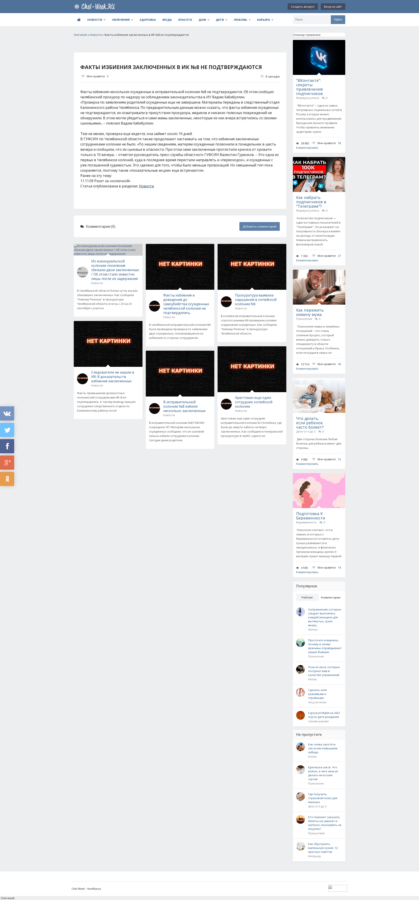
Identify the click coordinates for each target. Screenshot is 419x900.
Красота (185, 20)
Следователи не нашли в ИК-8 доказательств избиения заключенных (112, 376)
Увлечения (121, 20)
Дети (220, 20)
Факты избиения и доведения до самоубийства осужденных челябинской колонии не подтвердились (186, 304)
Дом (202, 20)
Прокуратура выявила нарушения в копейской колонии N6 (255, 299)
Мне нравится (97, 76)
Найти (338, 19)
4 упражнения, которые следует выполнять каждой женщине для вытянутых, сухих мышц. (324, 617)
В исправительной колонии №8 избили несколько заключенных (184, 406)
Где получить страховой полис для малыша (322, 798)
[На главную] (95, 6)
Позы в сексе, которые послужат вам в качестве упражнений (324, 671)
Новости (94, 20)
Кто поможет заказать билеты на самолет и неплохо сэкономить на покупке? (324, 823)
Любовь (240, 20)
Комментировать (307, 148)
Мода (167, 20)
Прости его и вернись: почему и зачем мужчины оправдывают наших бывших (325, 646)
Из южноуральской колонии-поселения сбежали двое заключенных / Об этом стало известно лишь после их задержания (115, 270)
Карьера (263, 20)
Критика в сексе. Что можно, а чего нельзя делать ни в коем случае (323, 773)
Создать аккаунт (303, 7)
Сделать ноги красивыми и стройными (317, 694)
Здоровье (147, 20)
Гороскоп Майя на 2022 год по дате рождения (324, 715)
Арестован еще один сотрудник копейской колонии (253, 402)
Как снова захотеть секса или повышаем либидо (322, 748)
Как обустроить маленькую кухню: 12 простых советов (323, 848)
